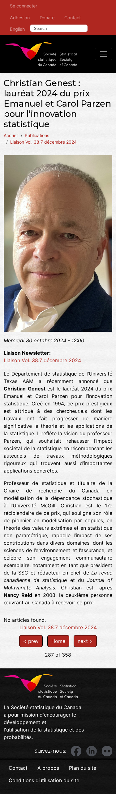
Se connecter (23, 5)
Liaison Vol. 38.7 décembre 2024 (43, 142)
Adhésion (20, 17)
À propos (48, 768)
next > (85, 641)
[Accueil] (40, 54)
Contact (72, 17)
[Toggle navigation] (103, 54)
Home (58, 641)
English (17, 29)
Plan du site (82, 768)
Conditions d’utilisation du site (44, 780)
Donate (47, 17)
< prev (31, 641)
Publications (37, 135)
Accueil (11, 135)
